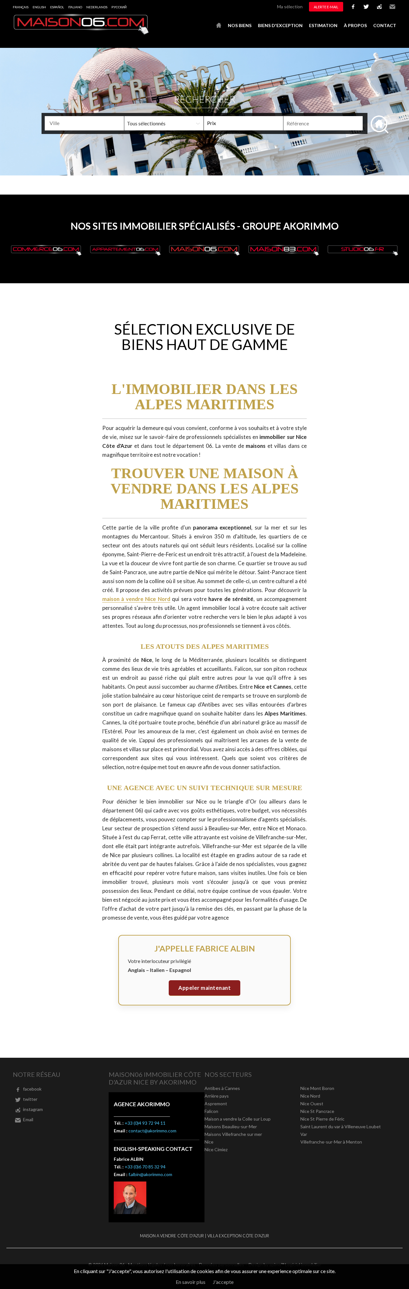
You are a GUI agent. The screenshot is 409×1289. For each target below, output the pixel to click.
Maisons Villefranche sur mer (233, 1134)
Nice (208, 1142)
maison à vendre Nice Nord (136, 599)
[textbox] (95, 123)
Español (57, 7)
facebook (353, 7)
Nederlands (96, 7)
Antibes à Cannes (222, 1088)
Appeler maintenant (204, 987)
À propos (355, 25)
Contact (384, 25)
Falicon (211, 1111)
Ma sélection (290, 6)
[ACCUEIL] (218, 25)
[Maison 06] (81, 33)
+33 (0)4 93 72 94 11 (145, 1123)
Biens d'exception (280, 25)
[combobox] (84, 123)
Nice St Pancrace (317, 1111)
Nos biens (239, 25)
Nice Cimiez (216, 1149)
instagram (379, 7)
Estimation (323, 25)
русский (119, 7)
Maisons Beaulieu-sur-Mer (230, 1126)
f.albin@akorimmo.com (150, 1174)
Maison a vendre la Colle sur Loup (237, 1119)
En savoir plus (190, 1282)
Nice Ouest (311, 1103)
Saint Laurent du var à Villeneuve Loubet (340, 1126)
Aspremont (215, 1103)
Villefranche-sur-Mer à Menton (331, 1142)
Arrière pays (216, 1096)
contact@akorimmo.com (152, 1130)
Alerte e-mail (326, 7)
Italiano (75, 7)
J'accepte (223, 1282)
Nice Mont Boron (317, 1088)
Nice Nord (310, 1096)
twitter (366, 7)
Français (20, 7)
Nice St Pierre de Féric (322, 1119)
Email (392, 7)
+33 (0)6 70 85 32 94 (145, 1166)
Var (303, 1134)
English (39, 7)
